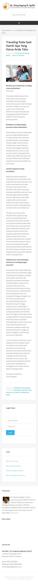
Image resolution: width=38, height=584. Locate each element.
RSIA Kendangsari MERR (14, 470)
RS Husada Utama (12, 461)
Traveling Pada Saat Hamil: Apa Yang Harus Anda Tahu (19, 46)
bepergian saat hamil (21, 390)
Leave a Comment (18, 55)
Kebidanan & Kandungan (22, 388)
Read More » (14, 513)
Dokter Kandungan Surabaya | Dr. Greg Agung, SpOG (19, 6)
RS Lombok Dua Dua (13, 466)
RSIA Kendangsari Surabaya (15, 475)
